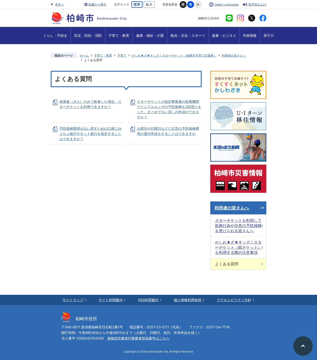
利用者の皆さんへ (234, 55)
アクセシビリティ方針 (234, 300)
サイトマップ (73, 300)
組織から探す (97, 4)
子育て (121, 55)
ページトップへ (303, 346)
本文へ (59, 4)
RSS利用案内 (148, 300)
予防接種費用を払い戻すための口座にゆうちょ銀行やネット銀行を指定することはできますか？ (90, 133)
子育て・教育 (103, 55)
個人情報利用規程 (187, 300)
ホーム (84, 55)
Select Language (227, 4)
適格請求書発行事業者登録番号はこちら (138, 338)
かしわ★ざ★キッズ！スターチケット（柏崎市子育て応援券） (174, 55)
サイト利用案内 (111, 300)
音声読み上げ (257, 4)
